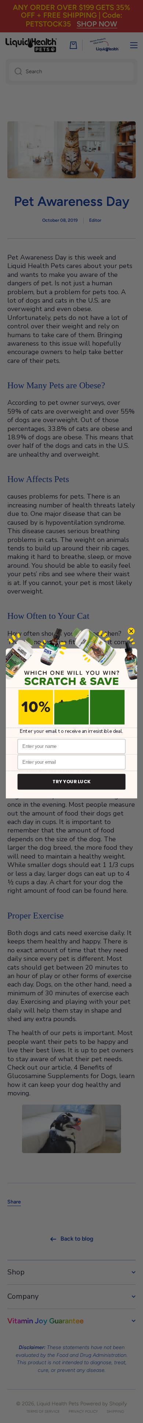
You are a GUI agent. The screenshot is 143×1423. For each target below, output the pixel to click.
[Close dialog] (131, 631)
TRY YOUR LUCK (71, 781)
